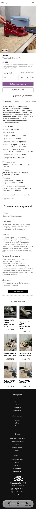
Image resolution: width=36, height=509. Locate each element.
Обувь (17, 402)
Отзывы (17, 462)
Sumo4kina (17, 495)
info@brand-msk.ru (20, 492)
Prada (5, 55)
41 (33, 78)
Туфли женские (9, 198)
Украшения (17, 410)
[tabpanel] (18, 30)
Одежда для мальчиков (17, 438)
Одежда (17, 399)
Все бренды (17, 468)
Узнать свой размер (27, 72)
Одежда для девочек (17, 441)
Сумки (17, 405)
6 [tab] (6, 50)
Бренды (17, 450)
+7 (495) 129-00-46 (19, 489)
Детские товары (17, 447)
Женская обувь (26, 195)
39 (22, 78)
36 (5, 78)
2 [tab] (3, 50)
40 (27, 78)
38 (16, 78)
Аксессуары (17, 408)
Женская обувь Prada (11, 195)
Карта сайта (17, 471)
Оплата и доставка (17, 459)
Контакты (17, 465)
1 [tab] (2, 50)
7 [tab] (7, 50)
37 (10, 78)
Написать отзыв (18, 291)
